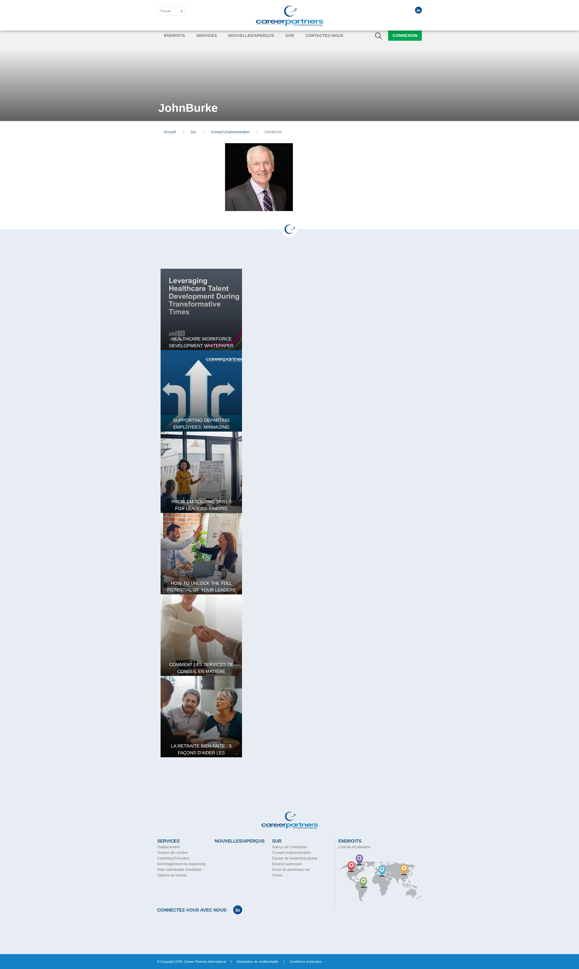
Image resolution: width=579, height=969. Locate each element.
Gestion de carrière (172, 853)
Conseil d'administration (291, 853)
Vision (277, 875)
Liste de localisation (354, 847)
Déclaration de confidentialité (257, 961)
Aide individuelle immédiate (179, 870)
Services (206, 35)
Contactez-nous (324, 35)
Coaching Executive (173, 858)
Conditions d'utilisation (306, 961)
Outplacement (168, 847)
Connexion (405, 35)
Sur (289, 35)
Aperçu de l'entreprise (289, 847)
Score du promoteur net (291, 870)
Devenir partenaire (287, 864)
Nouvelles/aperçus (251, 35)
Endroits (174, 35)
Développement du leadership (181, 864)
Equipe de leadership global (294, 858)
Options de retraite (172, 875)
